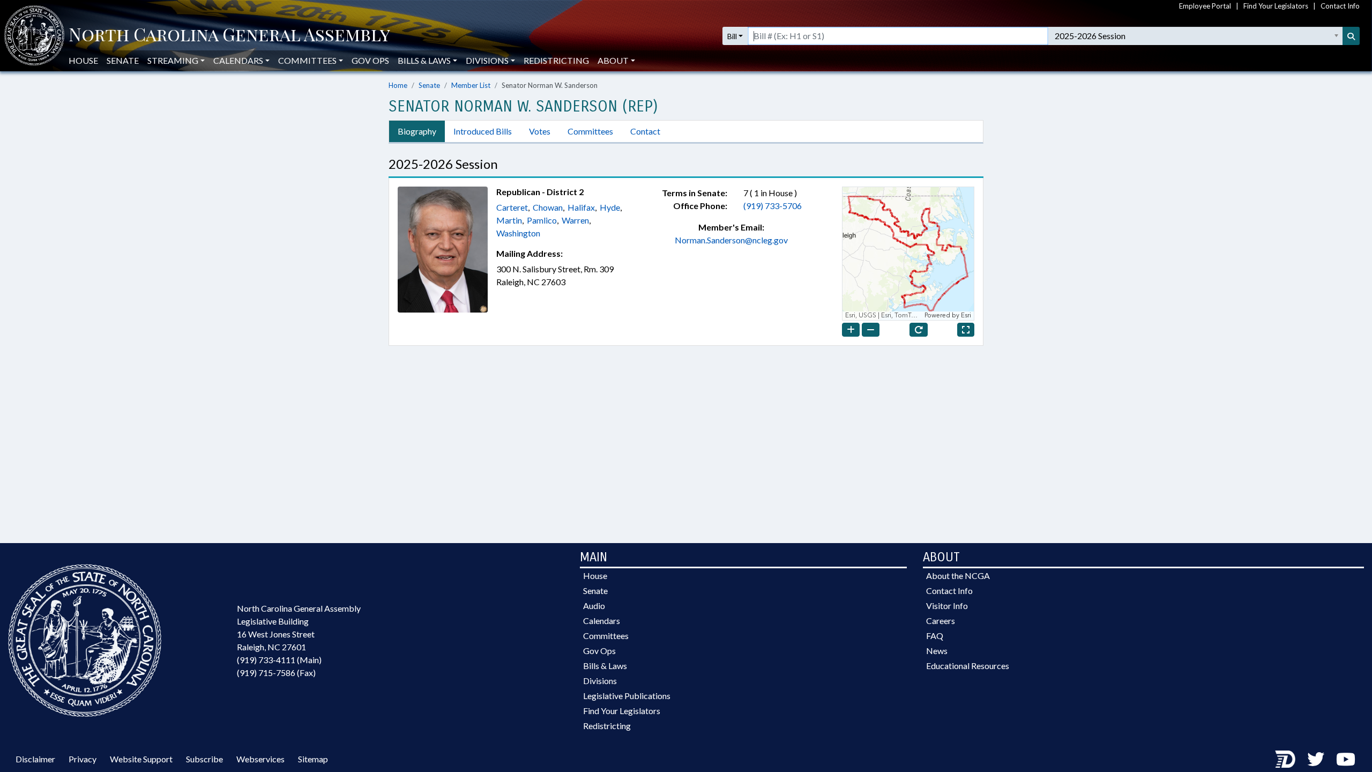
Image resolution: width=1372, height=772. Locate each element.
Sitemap (313, 759)
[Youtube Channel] (1346, 758)
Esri (966, 315)
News (937, 650)
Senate (123, 60)
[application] (908, 253)
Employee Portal (1205, 6)
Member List (470, 85)
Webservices (260, 759)
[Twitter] (1316, 758)
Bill (732, 36)
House (83, 60)
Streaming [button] (172, 60)
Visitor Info (947, 605)
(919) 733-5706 (772, 206)
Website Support (141, 759)
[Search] (1351, 36)
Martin (509, 220)
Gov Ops (370, 60)
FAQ (934, 635)
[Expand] (965, 330)
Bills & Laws (605, 665)
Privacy (82, 759)
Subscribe (204, 759)
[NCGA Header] (229, 36)
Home (398, 85)
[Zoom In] (851, 330)
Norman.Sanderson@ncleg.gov (731, 240)
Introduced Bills (482, 131)
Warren (575, 220)
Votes (539, 131)
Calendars (601, 620)
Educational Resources (967, 665)
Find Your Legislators (1275, 6)
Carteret (512, 207)
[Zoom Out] (870, 330)
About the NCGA (958, 575)
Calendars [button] (238, 60)
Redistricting (556, 60)
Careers (940, 620)
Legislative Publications (626, 696)
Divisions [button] (487, 60)
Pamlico (542, 220)
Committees (590, 131)
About (613, 60)
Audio (594, 605)
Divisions (600, 681)
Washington (518, 233)
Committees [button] (307, 60)
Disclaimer (35, 759)
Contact (645, 131)
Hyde (610, 207)
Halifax (581, 207)
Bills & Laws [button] (424, 60)
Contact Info (1340, 6)
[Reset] (918, 330)
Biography (417, 131)
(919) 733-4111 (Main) (279, 660)
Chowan (548, 207)
